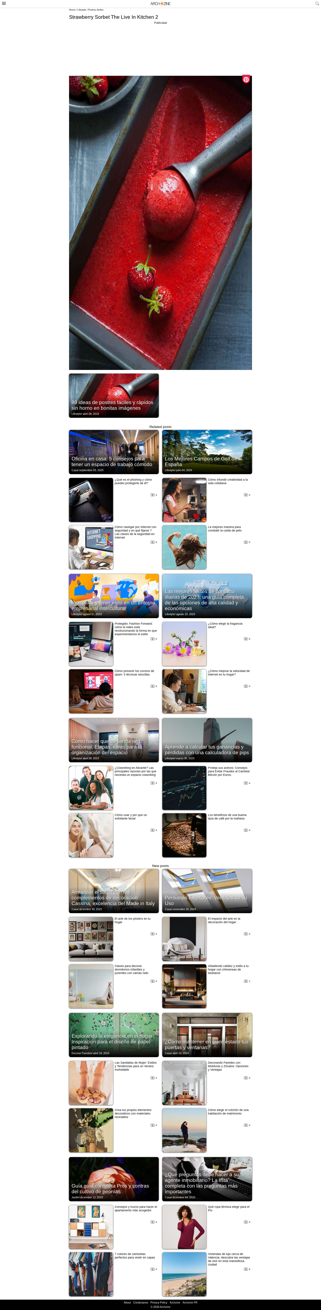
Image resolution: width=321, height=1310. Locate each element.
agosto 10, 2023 (185, 614)
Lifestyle (81, 9)
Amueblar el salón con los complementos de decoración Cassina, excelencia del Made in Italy (113, 897)
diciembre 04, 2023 (184, 1197)
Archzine (175, 1302)
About (127, 1302)
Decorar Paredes (82, 1053)
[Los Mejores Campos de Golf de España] (207, 451)
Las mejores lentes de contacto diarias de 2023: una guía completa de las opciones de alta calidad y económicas (204, 600)
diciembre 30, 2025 (90, 909)
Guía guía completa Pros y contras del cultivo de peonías (110, 1188)
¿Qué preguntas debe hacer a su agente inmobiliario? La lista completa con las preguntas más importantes (202, 1183)
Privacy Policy (158, 1302)
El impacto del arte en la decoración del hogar (224, 920)
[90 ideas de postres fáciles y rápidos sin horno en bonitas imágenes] (114, 395)
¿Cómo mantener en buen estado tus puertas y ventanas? (206, 1044)
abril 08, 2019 (91, 413)
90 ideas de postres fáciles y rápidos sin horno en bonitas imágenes (112, 405)
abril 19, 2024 (101, 1053)
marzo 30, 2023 (185, 758)
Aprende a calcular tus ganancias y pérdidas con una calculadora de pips (207, 749)
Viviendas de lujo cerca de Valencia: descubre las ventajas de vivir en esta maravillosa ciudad (229, 1259)
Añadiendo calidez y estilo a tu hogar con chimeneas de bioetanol (228, 969)
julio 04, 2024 (184, 470)
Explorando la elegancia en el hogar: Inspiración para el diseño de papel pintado (113, 1041)
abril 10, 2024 (181, 1053)
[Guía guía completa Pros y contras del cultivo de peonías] (114, 1179)
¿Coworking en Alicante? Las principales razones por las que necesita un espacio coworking (135, 771)
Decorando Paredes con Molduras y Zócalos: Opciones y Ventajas (228, 1066)
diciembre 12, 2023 (91, 1197)
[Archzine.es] (160, 4)
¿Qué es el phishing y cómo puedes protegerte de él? (133, 481)
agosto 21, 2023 (92, 614)
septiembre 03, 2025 (91, 470)
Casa (75, 470)
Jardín (75, 1197)
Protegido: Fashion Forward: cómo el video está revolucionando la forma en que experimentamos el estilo (136, 629)
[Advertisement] (160, 48)
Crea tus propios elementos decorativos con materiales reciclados (133, 1113)
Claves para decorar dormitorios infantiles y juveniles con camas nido (131, 969)
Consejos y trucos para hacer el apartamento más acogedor (136, 1208)
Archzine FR (190, 1302)
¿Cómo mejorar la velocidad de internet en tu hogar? (229, 672)
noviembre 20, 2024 (184, 909)
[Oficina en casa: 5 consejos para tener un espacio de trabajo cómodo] (114, 451)
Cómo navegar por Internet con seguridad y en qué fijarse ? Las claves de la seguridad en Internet (135, 532)
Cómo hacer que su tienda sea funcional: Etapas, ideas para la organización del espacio (107, 746)
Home (72, 9)
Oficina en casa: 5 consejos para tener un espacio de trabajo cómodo (112, 461)
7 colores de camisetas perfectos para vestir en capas (135, 1255)
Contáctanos (140, 1302)
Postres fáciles (95, 9)
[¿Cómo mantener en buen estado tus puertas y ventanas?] (207, 1034)
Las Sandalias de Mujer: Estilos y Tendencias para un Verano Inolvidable (136, 1066)
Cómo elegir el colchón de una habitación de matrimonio (228, 1111)
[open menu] (3, 3)
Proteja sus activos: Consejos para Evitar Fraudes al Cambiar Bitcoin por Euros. (229, 771)
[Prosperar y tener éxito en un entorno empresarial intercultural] (114, 595)
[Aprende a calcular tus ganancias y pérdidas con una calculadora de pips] (207, 740)
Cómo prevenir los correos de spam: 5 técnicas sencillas (134, 672)
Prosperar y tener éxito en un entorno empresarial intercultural (113, 605)
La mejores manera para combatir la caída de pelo (225, 528)
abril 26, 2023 (91, 758)
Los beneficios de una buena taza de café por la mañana (227, 816)
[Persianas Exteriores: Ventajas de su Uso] (207, 890)
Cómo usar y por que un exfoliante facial (131, 816)
